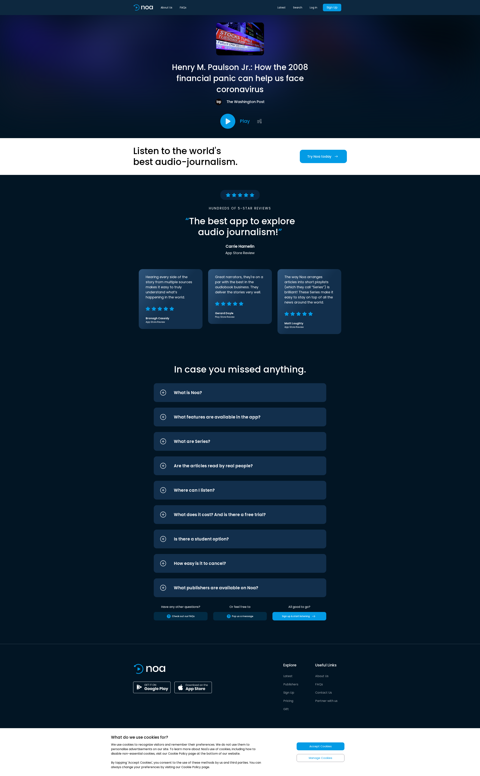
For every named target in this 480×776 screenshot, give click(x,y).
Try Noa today (319, 156)
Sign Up (332, 7)
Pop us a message (242, 616)
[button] (233, 392)
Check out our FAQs (183, 616)
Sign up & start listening (296, 616)
